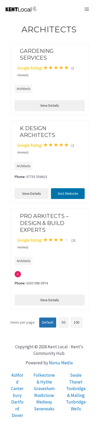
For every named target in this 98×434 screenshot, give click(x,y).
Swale (76, 375)
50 (63, 322)
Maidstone (44, 395)
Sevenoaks (44, 409)
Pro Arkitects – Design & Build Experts (44, 223)
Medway (44, 402)
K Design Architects (37, 132)
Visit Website (68, 193)
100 (76, 322)
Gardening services (37, 54)
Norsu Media (61, 363)
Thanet (76, 382)
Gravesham (44, 388)
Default (47, 322)
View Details (49, 105)
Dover (17, 415)
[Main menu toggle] (87, 9)
